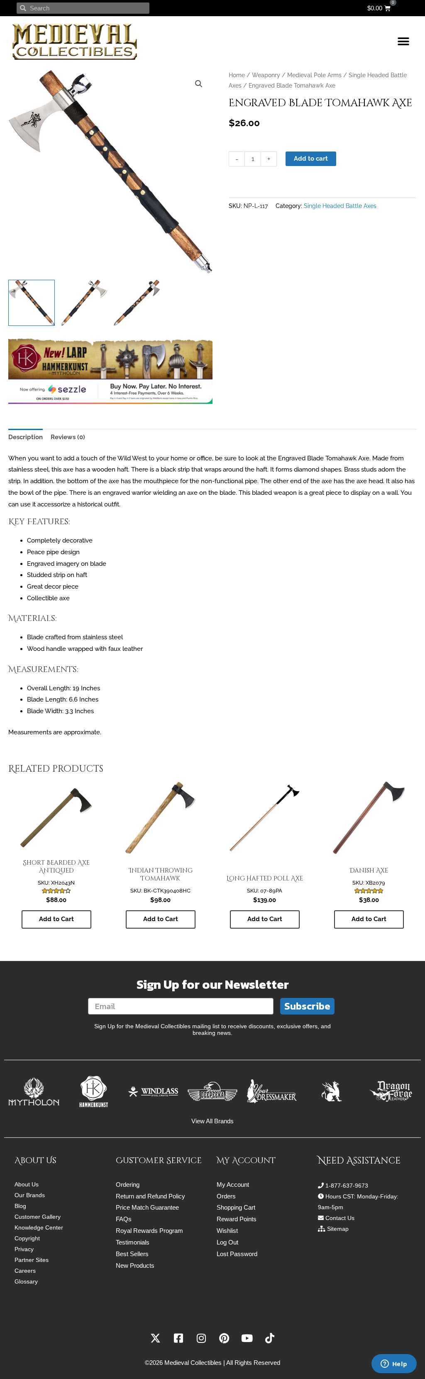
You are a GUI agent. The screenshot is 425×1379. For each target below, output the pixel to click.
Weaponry (266, 75)
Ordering (127, 1184)
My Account (233, 1184)
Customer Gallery (38, 1216)
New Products (135, 1265)
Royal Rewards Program (149, 1230)
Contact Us (339, 1218)
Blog (20, 1206)
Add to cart (311, 158)
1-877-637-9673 (346, 1185)
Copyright (27, 1238)
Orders (226, 1196)
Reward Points (236, 1219)
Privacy (24, 1249)
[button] (403, 41)
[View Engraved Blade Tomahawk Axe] (31, 303)
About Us (27, 1184)
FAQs (124, 1219)
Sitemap (338, 1228)
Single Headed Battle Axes (340, 206)
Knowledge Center (39, 1227)
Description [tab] (25, 437)
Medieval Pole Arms (314, 75)
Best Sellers (132, 1253)
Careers (25, 1270)
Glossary (26, 1281)
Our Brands (30, 1195)
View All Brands (212, 1121)
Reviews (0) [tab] (68, 437)
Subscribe (307, 1006)
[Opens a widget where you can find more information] (394, 1364)
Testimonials (132, 1242)
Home (237, 75)
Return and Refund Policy (150, 1196)
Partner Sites (32, 1260)
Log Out (227, 1242)
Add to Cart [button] (56, 919)
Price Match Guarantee (147, 1207)
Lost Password (237, 1253)
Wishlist (227, 1230)
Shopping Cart (236, 1207)
